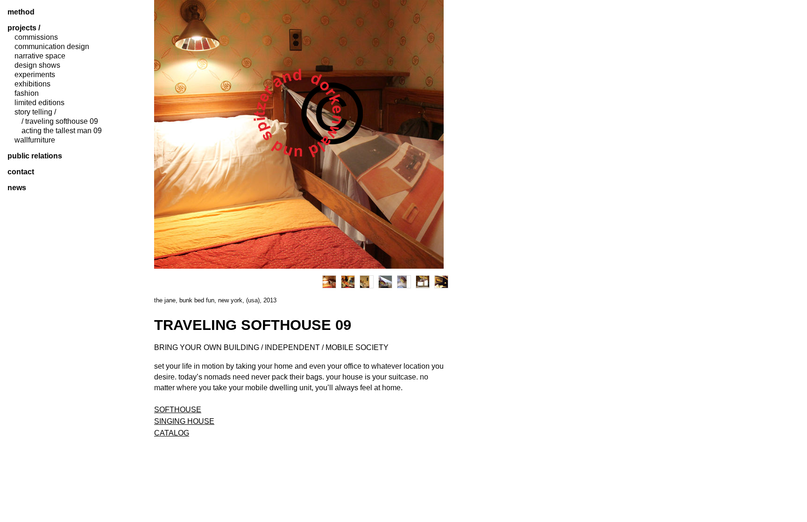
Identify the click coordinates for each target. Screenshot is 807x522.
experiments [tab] (34, 75)
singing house (184, 421)
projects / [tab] (23, 28)
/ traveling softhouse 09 (59, 121)
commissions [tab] (36, 37)
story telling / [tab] (35, 112)
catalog (171, 433)
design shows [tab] (37, 65)
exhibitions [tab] (32, 84)
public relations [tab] (34, 156)
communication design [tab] (51, 46)
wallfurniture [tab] (34, 140)
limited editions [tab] (39, 103)
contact (20, 172)
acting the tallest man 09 (61, 131)
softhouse (177, 410)
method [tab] (21, 12)
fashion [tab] (26, 93)
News (16, 188)
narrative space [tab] (39, 56)
